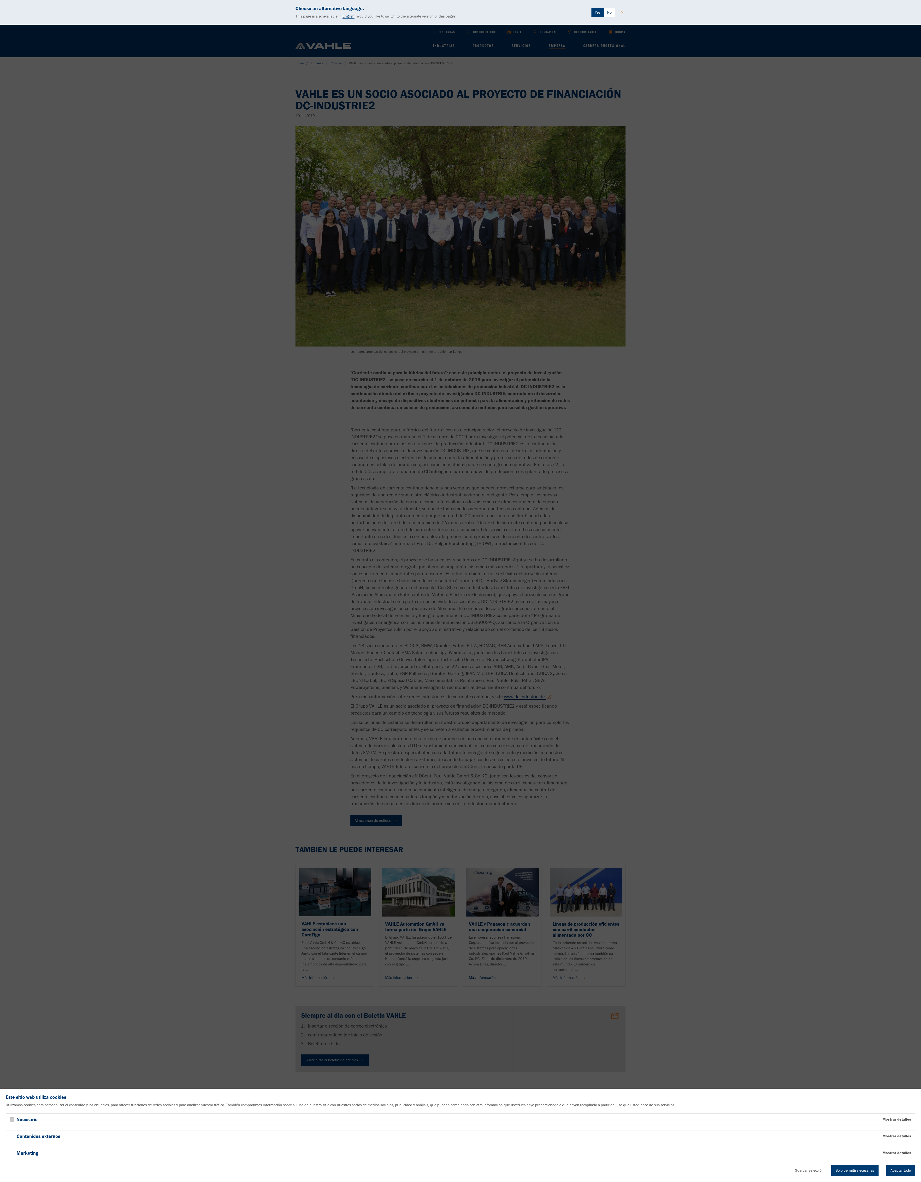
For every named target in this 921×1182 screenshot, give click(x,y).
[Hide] (622, 12)
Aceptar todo (901, 1170)
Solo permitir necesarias (855, 1170)
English (348, 16)
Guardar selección (809, 1170)
